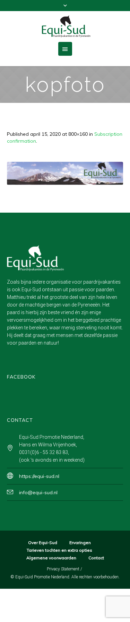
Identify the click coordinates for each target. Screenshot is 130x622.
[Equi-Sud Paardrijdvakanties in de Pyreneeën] (65, 26)
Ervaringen (80, 542)
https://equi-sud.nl (39, 476)
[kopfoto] (65, 173)
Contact (96, 557)
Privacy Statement (63, 569)
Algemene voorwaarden (51, 557)
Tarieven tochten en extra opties (59, 550)
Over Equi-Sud (42, 542)
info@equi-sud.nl (38, 492)
